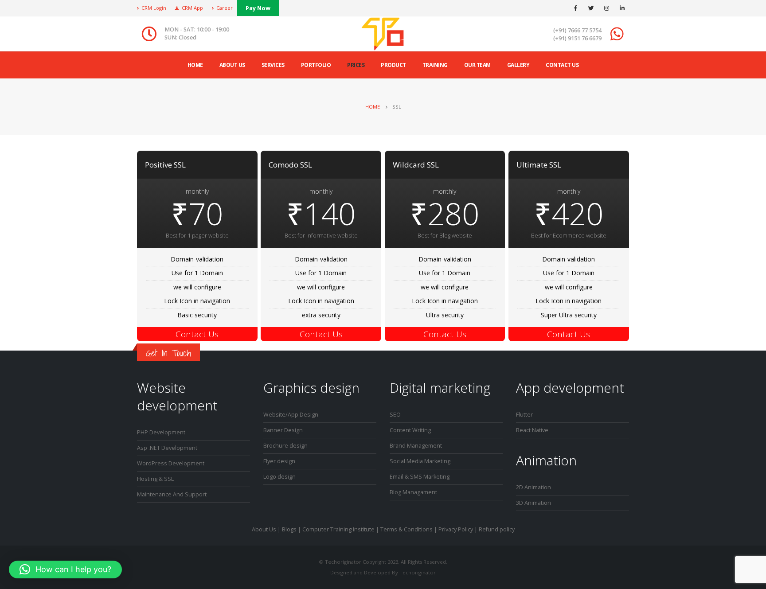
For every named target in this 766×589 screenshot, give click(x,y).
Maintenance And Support (172, 494)
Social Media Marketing (420, 461)
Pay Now (258, 8)
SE (393, 414)
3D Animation (533, 503)
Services (273, 65)
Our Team (477, 65)
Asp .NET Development (167, 448)
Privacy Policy (455, 529)
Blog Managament (413, 492)
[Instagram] (606, 8)
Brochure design (285, 445)
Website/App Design (290, 414)
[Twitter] (591, 8)
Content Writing (410, 430)
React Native (532, 430)
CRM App (192, 7)
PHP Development (161, 432)
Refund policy (497, 529)
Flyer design (279, 461)
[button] (65, 569)
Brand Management (416, 445)
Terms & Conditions (406, 529)
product (393, 65)
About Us (264, 529)
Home (195, 65)
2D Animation (533, 487)
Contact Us (562, 65)
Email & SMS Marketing (419, 476)
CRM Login (153, 7)
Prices (355, 65)
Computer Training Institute (338, 529)
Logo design (279, 476)
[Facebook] (575, 8)
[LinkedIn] (622, 8)
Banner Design (283, 430)
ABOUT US (232, 65)
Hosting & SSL (155, 479)
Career (224, 7)
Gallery (518, 65)
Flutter (524, 414)
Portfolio (316, 65)
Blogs (289, 529)
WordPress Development (170, 463)
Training (435, 65)
